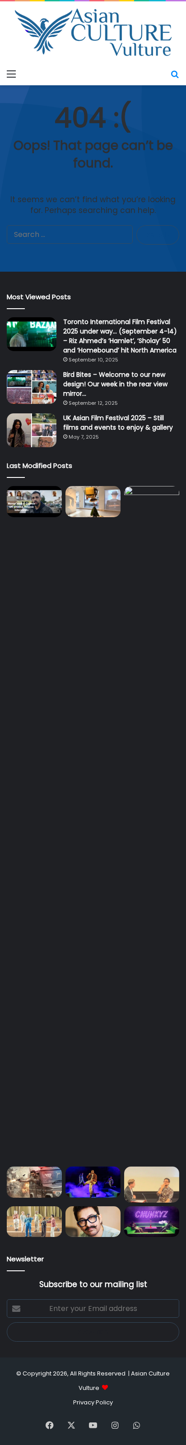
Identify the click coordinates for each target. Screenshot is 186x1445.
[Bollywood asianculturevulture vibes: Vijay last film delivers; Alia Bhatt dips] (34, 1182)
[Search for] (174, 74)
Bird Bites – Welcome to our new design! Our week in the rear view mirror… (115, 384)
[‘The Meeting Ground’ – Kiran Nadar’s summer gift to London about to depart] (93, 501)
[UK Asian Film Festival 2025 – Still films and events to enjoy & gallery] (31, 430)
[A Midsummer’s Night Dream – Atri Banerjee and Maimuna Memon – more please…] (34, 1221)
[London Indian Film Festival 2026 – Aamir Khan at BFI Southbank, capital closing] (93, 1221)
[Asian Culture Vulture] (93, 33)
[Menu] (11, 74)
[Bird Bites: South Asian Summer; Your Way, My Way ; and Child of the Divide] (151, 1221)
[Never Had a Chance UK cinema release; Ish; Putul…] (151, 824)
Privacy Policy (93, 1402)
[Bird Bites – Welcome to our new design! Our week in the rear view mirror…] (31, 387)
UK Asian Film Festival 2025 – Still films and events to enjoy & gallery (118, 422)
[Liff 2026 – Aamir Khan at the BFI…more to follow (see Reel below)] (151, 1185)
